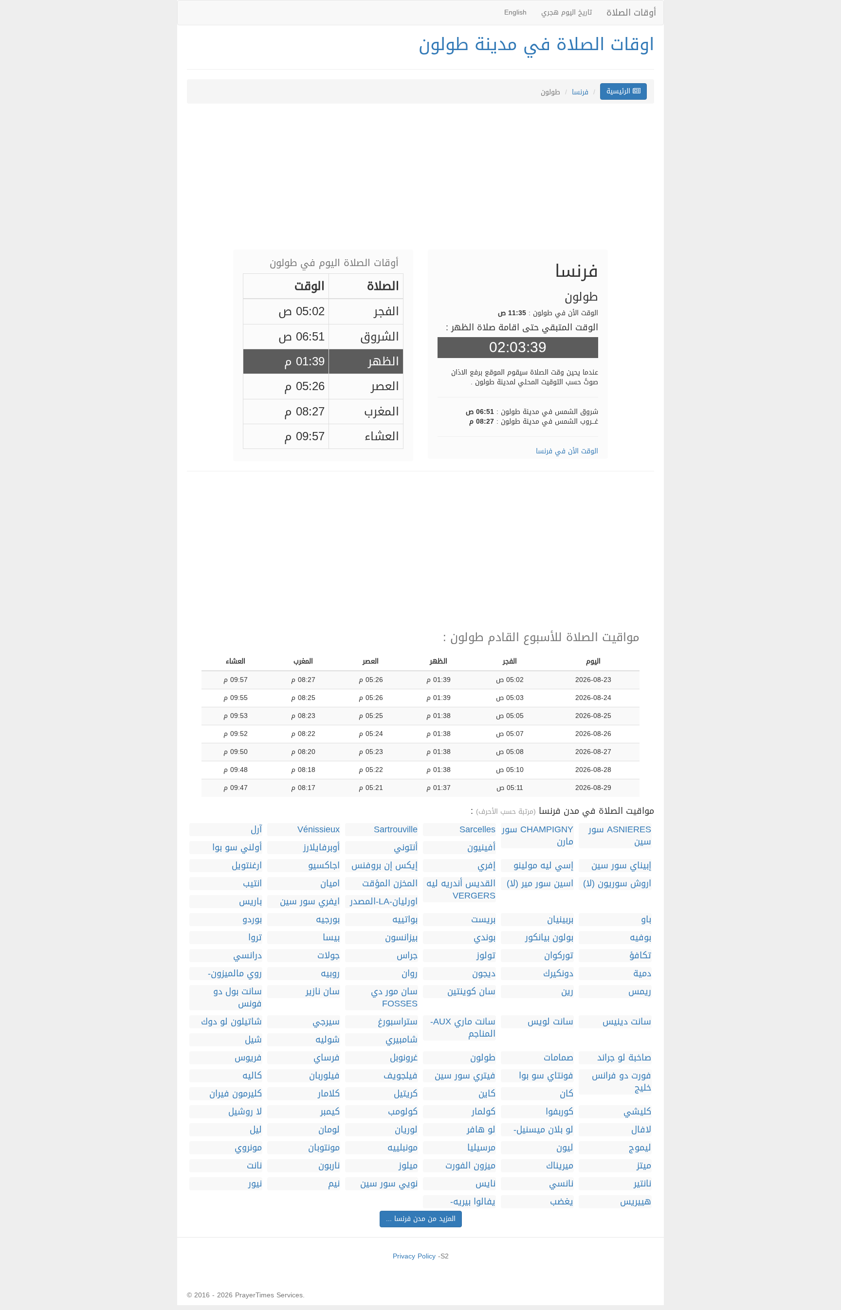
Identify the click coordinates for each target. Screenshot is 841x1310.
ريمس (639, 991)
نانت (254, 1165)
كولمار (483, 1111)
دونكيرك (558, 973)
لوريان (406, 1129)
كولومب (403, 1111)
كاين (486, 1093)
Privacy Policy (414, 1256)
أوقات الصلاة (631, 12)
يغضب (561, 1201)
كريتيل (406, 1093)
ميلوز (408, 1165)
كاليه (252, 1075)
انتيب (252, 883)
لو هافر (481, 1129)
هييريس (635, 1201)
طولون (482, 1057)
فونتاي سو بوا (546, 1075)
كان (566, 1093)
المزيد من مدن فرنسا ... (421, 1218)
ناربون (329, 1165)
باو (646, 919)
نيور (255, 1183)
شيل (253, 1039)
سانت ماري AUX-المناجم (462, 1028)
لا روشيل (245, 1111)
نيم (334, 1183)
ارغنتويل (247, 865)
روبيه (330, 973)
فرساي (326, 1057)
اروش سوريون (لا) (617, 883)
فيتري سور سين (465, 1075)
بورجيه (328, 919)
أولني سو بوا (237, 847)
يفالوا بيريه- (472, 1201)
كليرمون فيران (235, 1093)
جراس (407, 955)
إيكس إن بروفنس (384, 865)
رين (567, 991)
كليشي (637, 1111)
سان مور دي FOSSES (394, 997)
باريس (250, 901)
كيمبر (330, 1111)
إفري (486, 865)
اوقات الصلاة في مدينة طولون (536, 44)
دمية (642, 973)
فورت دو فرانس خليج (621, 1082)
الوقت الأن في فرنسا (567, 451)
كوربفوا (559, 1111)
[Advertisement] (420, 181)
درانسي (247, 955)
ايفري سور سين (310, 901)
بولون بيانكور (549, 937)
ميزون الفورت (470, 1165)
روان (410, 973)
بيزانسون (401, 937)
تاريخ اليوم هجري (566, 12)
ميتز (644, 1165)
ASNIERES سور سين (619, 835)
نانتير (642, 1183)
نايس (485, 1183)
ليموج (640, 1147)
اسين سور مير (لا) (540, 883)
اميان (330, 883)
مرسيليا (481, 1147)
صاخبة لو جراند (624, 1057)
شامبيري (401, 1039)
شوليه (327, 1039)
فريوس (248, 1057)
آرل (256, 829)
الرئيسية (619, 91)
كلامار (329, 1093)
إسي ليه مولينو (543, 865)
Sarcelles (477, 829)
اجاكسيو (324, 865)
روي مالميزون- (235, 973)
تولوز (485, 955)
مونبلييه (402, 1147)
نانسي (561, 1183)
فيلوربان (324, 1075)
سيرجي (326, 1021)
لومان (329, 1129)
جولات (328, 955)
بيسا (331, 937)
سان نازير (323, 991)
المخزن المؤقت (390, 883)
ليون (564, 1147)
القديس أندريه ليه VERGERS (460, 889)
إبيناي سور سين (621, 865)
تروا (255, 937)
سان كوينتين (471, 991)
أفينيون (481, 847)
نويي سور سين (389, 1183)
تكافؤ (640, 955)
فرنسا (580, 92)
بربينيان (560, 919)
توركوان (558, 955)
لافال (641, 1129)
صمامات (558, 1057)
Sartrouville (396, 829)
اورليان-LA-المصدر (384, 901)
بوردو (252, 919)
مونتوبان (324, 1147)
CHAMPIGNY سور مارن (537, 835)
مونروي (248, 1147)
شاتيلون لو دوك (231, 1021)
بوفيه (640, 937)
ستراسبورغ (398, 1021)
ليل (256, 1129)
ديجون (483, 973)
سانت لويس (550, 1021)
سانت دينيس (627, 1021)
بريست (483, 919)
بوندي (484, 937)
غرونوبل (404, 1057)
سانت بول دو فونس (237, 997)
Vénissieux (318, 829)
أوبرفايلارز (321, 847)
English (515, 12)
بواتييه (405, 919)
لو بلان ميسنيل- (543, 1129)
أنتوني (406, 847)
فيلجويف (401, 1075)
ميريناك (559, 1165)
